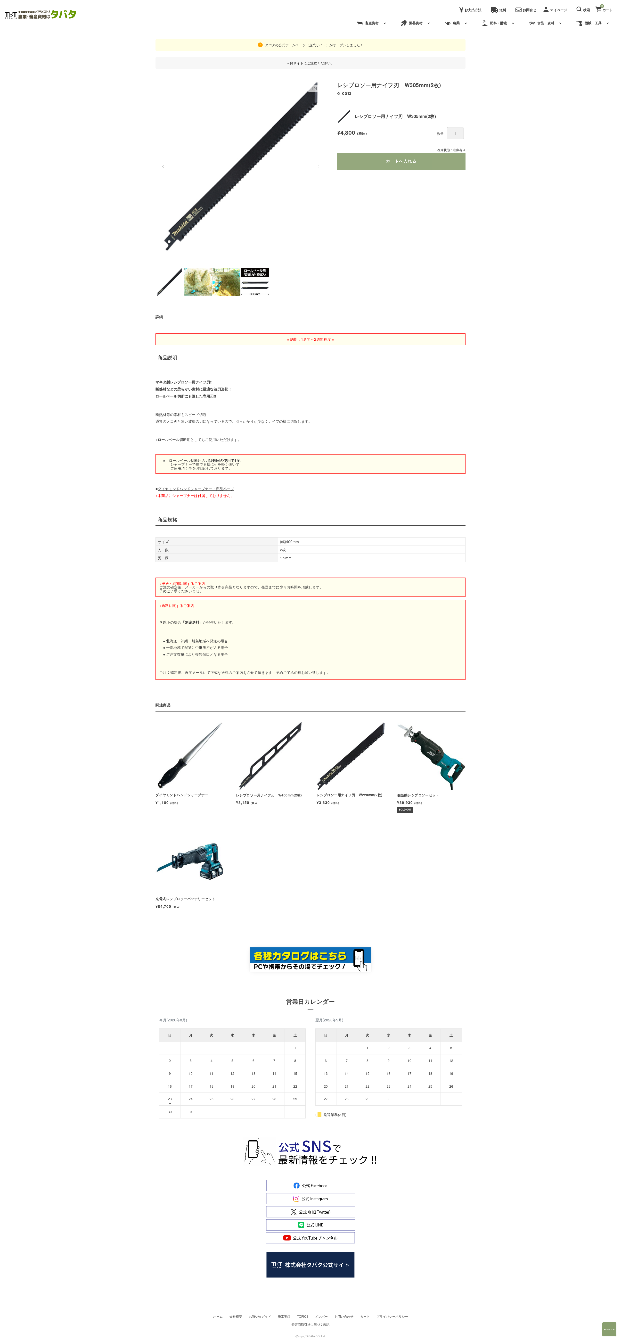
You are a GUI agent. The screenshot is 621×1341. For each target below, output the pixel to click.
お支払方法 (473, 9)
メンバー (321, 1316)
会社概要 (235, 1316)
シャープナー (181, 464)
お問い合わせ (344, 1316)
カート (365, 1316)
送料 (502, 9)
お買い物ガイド (260, 1316)
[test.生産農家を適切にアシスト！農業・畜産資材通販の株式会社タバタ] (44, 15)
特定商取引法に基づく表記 (310, 1324)
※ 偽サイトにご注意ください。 (310, 62)
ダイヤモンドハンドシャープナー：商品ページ (196, 488)
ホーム (218, 1316)
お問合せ (529, 9)
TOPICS (302, 1316)
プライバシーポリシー (392, 1316)
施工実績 (284, 1316)
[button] (584, 8)
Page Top (609, 1329)
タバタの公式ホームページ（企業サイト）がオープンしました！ (313, 44)
